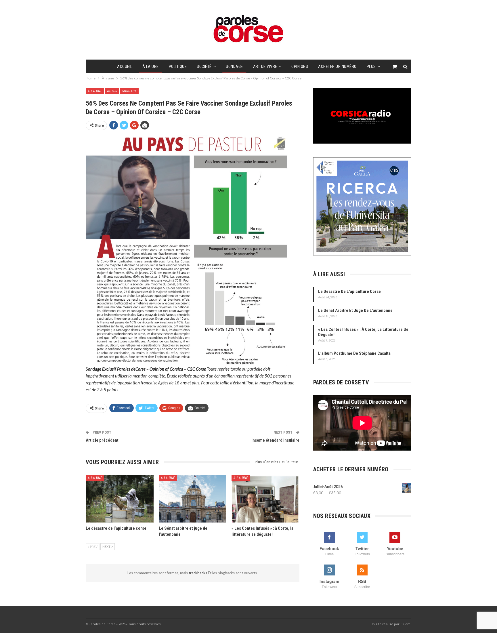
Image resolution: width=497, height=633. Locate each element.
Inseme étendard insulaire (275, 440)
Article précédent (102, 440)
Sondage (234, 66)
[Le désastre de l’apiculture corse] (120, 499)
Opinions (299, 66)
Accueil (124, 66)
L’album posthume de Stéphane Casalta (354, 353)
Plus (371, 66)
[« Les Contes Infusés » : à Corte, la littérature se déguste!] (265, 499)
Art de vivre (265, 66)
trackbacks (198, 573)
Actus (112, 91)
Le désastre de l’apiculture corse (349, 291)
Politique (178, 66)
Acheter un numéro (337, 66)
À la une (150, 66)
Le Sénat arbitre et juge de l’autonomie (355, 310)
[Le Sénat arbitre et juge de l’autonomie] (193, 499)
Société (204, 66)
